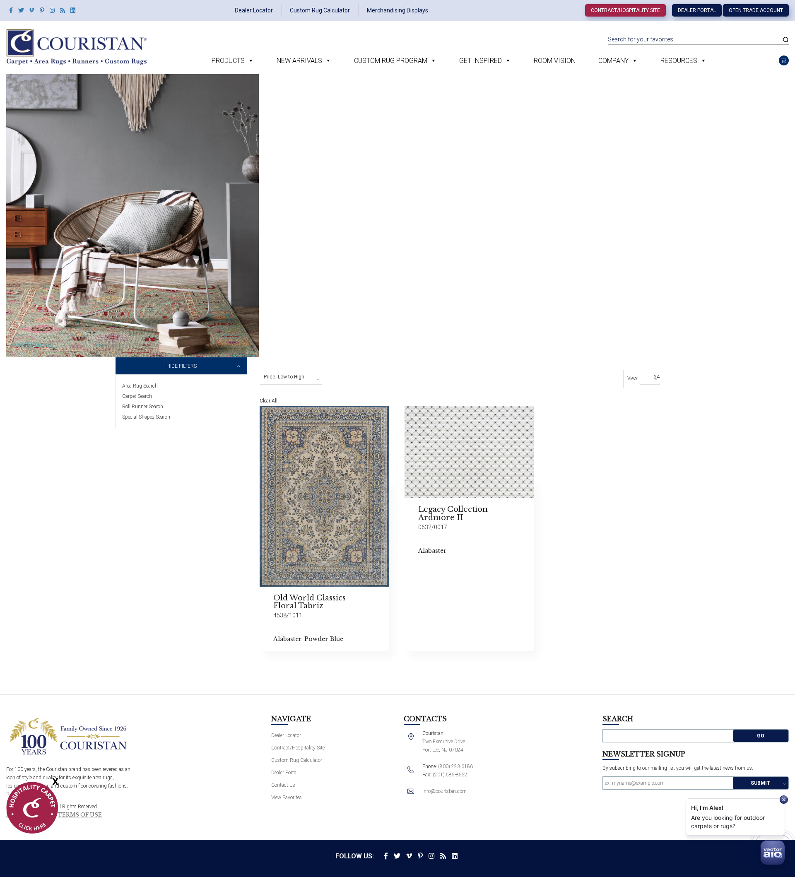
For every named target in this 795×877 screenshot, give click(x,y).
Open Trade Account (756, 10)
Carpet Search (137, 396)
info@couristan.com (444, 791)
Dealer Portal (697, 10)
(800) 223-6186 (455, 766)
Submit (760, 783)
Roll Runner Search (142, 407)
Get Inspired (480, 61)
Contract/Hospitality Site (625, 10)
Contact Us (283, 785)
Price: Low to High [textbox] (284, 377)
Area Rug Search (140, 386)
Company (613, 61)
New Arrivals (299, 61)
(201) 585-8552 (450, 775)
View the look (409, 415)
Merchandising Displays (397, 10)
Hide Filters (181, 366)
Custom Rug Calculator (320, 10)
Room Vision (555, 61)
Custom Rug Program (390, 61)
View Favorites (286, 797)
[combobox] (291, 377)
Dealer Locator (254, 10)
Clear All (268, 401)
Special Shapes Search (146, 417)
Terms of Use (80, 814)
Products (228, 61)
